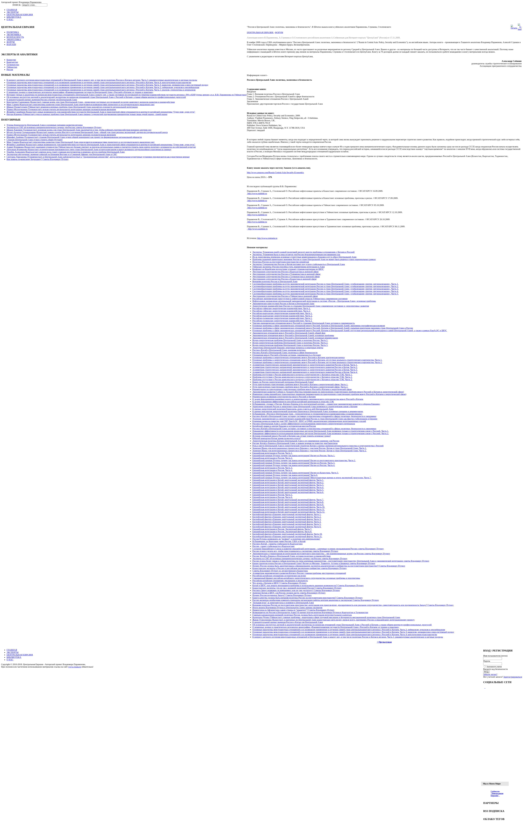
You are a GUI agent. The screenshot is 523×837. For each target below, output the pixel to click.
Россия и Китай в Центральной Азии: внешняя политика (278, 350)
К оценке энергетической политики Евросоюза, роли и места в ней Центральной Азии (292, 409)
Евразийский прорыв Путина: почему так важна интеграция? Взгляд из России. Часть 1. (293, 455)
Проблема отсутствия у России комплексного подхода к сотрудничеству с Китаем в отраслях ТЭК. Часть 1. (302, 374)
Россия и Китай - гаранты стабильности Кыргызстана (277, 544)
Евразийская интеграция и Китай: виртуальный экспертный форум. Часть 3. (288, 485)
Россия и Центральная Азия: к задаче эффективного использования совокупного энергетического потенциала (303, 424)
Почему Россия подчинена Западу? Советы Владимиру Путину (282, 595)
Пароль (486, 661)
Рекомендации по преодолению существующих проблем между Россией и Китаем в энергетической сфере (302, 389)
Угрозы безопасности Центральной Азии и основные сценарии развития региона (45, 125)
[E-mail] (520, 29)
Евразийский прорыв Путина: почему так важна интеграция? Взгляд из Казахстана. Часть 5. (295, 473)
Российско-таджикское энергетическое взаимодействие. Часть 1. (282, 318)
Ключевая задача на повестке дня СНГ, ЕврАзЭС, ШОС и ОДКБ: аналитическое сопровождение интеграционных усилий (309, 421)
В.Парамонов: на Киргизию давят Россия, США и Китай (278, 541)
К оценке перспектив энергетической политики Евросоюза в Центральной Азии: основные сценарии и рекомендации (307, 411)
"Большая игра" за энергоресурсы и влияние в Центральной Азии (283, 602)
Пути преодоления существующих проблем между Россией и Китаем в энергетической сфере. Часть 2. (300, 387)
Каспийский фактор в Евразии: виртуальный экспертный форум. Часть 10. (287, 534)
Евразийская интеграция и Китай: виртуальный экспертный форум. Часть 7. (288, 500)
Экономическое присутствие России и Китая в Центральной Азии (283, 303)
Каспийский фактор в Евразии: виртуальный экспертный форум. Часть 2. (286, 517)
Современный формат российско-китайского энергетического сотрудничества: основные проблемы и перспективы (306, 578)
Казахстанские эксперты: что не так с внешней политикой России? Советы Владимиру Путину (296, 588)
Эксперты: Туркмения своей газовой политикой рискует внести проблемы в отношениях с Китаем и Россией (303, 252)
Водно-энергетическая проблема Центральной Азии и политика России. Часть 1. (290, 340)
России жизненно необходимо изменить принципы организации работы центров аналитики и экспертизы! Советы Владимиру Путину (315, 600)
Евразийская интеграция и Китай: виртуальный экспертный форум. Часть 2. (288, 482)
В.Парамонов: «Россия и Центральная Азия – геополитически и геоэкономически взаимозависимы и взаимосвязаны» (307, 414)
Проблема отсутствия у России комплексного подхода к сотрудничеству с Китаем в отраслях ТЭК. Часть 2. (302, 377)
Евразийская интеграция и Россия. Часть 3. (272, 468)
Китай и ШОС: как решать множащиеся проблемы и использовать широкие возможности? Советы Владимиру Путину (308, 585)
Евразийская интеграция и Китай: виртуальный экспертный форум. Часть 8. (288, 502)
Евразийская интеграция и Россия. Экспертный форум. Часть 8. (282, 531)
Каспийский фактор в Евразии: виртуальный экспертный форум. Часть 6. (286, 526)
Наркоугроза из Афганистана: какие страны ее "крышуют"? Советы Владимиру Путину (293, 610)
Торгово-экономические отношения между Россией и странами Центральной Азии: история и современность (303, 323)
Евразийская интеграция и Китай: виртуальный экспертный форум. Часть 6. (288, 492)
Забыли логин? (490, 674)
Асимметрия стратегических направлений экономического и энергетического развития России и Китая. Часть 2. (305, 367)
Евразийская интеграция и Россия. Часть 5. (272, 495)
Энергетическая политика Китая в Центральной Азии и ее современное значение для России (295, 441)
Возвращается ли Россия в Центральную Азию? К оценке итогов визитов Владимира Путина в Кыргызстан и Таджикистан (310, 612)
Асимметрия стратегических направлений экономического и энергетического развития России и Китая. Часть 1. (305, 365)
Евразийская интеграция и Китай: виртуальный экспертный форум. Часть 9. (288, 504)
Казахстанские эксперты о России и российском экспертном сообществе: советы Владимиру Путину (299, 568)
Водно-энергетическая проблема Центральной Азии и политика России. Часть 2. (290, 343)
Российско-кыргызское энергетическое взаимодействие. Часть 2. (282, 316)
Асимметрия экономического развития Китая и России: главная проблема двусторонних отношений (299, 573)
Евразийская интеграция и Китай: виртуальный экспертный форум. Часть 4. (288, 487)
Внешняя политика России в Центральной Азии (274, 281)
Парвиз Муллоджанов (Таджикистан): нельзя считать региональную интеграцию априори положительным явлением (61, 109)
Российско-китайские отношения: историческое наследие (279, 576)
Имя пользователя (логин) (495, 656)
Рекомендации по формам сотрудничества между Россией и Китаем (284, 397)
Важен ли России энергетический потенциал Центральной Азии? (283, 382)
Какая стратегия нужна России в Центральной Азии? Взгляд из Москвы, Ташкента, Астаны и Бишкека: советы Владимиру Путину (313, 563)
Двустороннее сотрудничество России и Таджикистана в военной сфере (286, 276)
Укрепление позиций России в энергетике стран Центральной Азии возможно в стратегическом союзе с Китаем (304, 406)
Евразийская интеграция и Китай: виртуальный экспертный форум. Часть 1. (288, 480)
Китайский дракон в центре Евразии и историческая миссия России (284, 426)
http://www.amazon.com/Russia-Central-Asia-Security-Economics (275, 172)
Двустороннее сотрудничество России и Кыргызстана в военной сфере (285, 272)
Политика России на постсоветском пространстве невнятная (280, 262)
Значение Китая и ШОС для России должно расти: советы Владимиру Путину (289, 593)
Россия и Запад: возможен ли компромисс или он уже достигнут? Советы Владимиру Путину (296, 590)
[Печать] (514, 28)
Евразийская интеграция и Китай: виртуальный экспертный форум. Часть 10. (288, 507)
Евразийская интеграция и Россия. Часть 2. (272, 458)
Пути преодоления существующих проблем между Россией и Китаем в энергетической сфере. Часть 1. (300, 384)
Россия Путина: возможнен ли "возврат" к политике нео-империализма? (286, 539)
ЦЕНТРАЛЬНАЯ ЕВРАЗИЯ (260, 32)
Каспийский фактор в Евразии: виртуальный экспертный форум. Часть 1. (286, 514)
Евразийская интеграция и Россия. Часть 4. (272, 470)
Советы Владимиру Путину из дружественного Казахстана (280, 571)
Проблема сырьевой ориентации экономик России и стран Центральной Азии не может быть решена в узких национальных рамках (314, 259)
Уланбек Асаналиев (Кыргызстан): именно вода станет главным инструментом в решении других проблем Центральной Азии (66, 152)
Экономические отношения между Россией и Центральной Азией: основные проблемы (293, 335)
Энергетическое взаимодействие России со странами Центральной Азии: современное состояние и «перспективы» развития (310, 306)
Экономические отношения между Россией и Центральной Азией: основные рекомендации (295, 338)
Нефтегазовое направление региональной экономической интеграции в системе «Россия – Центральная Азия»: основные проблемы (314, 301)
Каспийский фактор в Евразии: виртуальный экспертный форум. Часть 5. (286, 524)
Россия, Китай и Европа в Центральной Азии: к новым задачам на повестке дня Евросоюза (294, 443)
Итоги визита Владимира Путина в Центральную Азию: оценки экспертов (287, 607)
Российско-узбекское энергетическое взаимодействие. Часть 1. (281, 308)
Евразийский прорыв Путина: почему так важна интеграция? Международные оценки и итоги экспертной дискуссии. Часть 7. (311, 477)
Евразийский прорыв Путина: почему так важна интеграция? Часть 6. (285, 475)
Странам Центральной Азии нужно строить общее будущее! (35, 140)
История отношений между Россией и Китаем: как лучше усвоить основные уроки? (291, 436)
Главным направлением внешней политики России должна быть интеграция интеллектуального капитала (302, 615)
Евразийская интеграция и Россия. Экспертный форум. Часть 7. (282, 529)
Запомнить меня (494, 667)
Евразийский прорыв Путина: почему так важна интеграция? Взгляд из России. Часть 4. (293, 465)
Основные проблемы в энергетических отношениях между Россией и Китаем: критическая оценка (298, 357)
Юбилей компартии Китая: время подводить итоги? (276, 438)
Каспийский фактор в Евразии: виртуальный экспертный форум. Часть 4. (286, 522)
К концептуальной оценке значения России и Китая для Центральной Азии (42, 99)
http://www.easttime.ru (257, 193)
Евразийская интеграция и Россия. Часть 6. (272, 497)
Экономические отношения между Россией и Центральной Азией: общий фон (288, 333)
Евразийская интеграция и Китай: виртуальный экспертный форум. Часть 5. (288, 490)
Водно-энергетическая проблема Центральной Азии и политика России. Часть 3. (290, 345)
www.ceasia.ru (74, 667)
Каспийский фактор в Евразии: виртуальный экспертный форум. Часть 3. (286, 519)
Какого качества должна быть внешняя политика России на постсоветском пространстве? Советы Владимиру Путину (307, 598)
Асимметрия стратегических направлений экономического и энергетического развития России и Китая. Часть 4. (305, 372)
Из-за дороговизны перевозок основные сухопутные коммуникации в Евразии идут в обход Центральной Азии (304, 257)
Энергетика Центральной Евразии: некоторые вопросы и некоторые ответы (287, 348)
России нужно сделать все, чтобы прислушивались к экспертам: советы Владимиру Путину (295, 551)
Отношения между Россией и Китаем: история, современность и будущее (286, 355)
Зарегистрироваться (512, 677)
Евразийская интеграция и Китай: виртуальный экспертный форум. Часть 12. (288, 512)
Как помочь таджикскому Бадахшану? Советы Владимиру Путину (38, 159)
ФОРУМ (279, 32)
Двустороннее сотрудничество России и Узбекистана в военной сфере (285, 296)
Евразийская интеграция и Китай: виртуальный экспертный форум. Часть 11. (288, 509)
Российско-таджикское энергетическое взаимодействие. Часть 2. (282, 321)
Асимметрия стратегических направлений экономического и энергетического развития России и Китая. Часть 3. (305, 370)
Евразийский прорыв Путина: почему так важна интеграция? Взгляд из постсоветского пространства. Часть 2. (304, 460)
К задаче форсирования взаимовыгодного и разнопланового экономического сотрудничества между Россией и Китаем (307, 399)
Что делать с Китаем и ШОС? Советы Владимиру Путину (279, 583)
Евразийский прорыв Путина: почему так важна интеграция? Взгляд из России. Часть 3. (293, 463)
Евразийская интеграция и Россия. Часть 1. (272, 453)
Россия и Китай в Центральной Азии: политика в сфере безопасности (284, 352)
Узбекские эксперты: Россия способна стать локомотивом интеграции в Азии (288, 267)
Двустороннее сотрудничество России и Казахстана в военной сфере (284, 279)
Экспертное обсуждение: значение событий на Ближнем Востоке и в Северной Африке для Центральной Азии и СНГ (62, 154)
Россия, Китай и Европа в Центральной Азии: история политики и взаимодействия (291, 556)
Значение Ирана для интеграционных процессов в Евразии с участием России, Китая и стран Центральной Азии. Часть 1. (309, 448)
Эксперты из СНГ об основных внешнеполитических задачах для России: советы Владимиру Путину (54, 127)
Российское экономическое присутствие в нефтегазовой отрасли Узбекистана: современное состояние (300, 298)
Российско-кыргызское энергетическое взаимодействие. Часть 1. (282, 313)
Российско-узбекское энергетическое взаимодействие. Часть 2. (281, 311)
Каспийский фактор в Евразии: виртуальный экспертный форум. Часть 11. (287, 536)
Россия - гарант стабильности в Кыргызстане (273, 546)
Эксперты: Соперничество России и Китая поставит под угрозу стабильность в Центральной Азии (298, 264)
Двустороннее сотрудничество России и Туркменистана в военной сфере (286, 274)
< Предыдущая (384, 642)
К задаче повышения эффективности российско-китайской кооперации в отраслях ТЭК (293, 401)
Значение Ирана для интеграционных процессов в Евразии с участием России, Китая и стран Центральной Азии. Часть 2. (309, 450)
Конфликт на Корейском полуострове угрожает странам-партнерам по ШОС (288, 269)
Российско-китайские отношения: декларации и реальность (280, 580)
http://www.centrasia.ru (267, 238)
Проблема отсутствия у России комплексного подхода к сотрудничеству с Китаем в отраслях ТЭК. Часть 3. (302, 379)
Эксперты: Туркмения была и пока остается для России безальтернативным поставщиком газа (296, 254)
